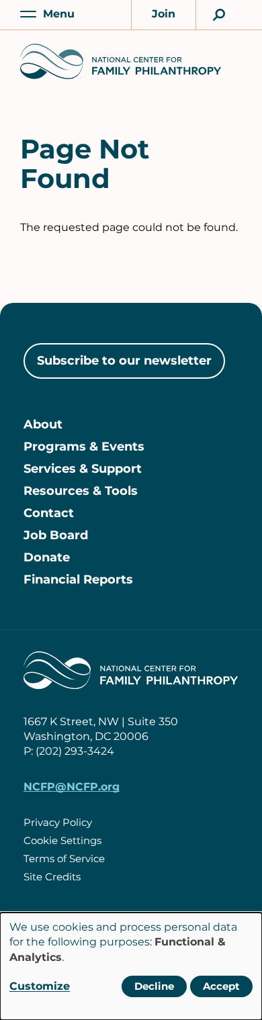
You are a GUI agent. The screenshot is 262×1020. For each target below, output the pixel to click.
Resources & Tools (81, 490)
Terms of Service (64, 858)
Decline (154, 986)
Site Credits (52, 876)
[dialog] (131, 966)
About (43, 424)
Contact (49, 513)
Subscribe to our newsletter (124, 360)
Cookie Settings (62, 840)
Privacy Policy (58, 822)
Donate (47, 557)
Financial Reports (78, 579)
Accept (221, 986)
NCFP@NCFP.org (72, 786)
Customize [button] (39, 986)
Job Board (56, 535)
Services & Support (83, 468)
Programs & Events (84, 446)
